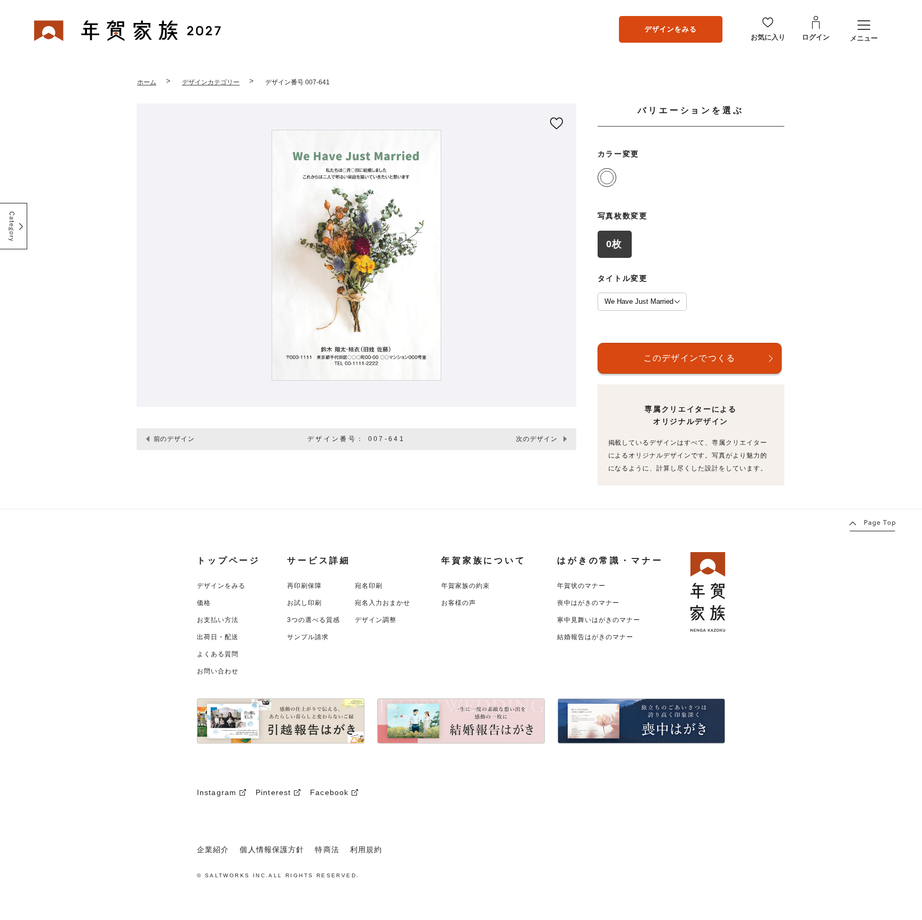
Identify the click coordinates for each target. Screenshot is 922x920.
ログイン (816, 37)
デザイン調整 (375, 620)
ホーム (146, 82)
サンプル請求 (308, 637)
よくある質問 (218, 654)
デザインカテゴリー (211, 82)
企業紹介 (213, 849)
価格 (204, 603)
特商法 (327, 849)
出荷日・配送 (218, 637)
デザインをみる (671, 29)
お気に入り (768, 37)
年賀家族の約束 (465, 585)
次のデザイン (537, 439)
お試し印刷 (304, 603)
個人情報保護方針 (272, 849)
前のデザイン (174, 439)
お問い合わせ (218, 671)
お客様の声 (458, 603)
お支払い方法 (218, 620)
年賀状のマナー (581, 585)
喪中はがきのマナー (588, 603)
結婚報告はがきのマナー (595, 637)
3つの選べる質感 (313, 620)
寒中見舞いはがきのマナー (598, 620)
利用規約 (366, 849)
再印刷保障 (304, 585)
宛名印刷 (369, 585)
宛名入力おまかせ (382, 603)
